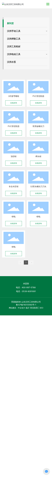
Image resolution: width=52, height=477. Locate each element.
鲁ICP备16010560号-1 (26, 304)
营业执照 (34, 308)
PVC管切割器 (38, 96)
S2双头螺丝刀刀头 (38, 186)
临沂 (28, 308)
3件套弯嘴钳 (13, 96)
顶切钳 (14, 156)
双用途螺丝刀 (38, 126)
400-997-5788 (29, 287)
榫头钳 (38, 156)
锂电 (14, 216)
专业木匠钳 (13, 186)
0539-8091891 (29, 291)
